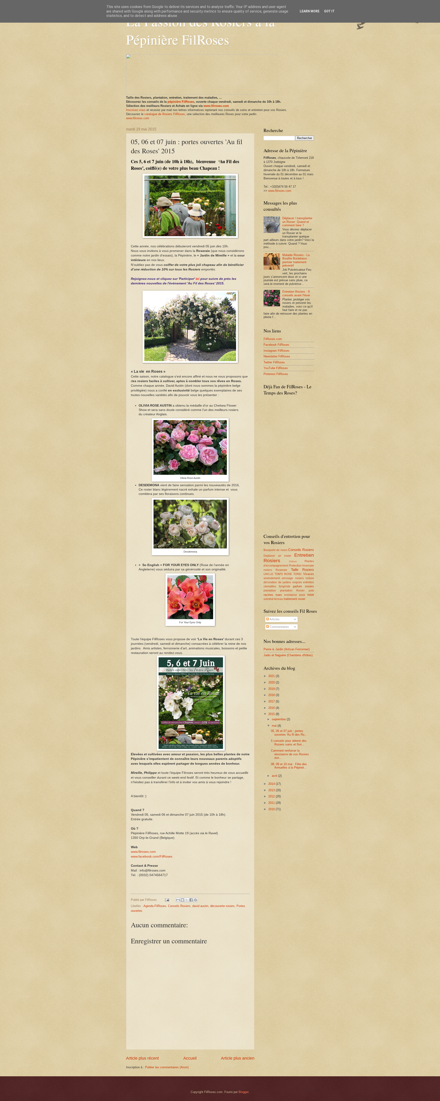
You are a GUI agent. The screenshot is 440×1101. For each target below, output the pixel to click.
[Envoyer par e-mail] (178, 900)
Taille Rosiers (302, 570)
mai (275, 725)
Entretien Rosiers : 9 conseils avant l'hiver (296, 293)
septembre (279, 719)
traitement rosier (294, 599)
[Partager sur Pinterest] (195, 900)
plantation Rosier (292, 590)
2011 (272, 802)
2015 (272, 714)
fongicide (284, 586)
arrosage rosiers (292, 578)
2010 (272, 809)
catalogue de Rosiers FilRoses (164, 114)
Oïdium (293, 561)
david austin (200, 906)
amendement (272, 578)
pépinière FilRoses (181, 101)
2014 (272, 783)
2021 (272, 676)
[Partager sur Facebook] (191, 900)
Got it (329, 11)
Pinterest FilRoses (276, 374)
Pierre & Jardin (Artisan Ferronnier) (287, 649)
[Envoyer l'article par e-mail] (167, 899)
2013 (272, 790)
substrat (268, 599)
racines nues (273, 594)
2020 (272, 682)
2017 (272, 701)
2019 (272, 689)
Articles (274, 619)
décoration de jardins (277, 582)
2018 (272, 695)
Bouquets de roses (275, 550)
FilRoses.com (273, 339)
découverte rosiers (222, 906)
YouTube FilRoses (276, 368)
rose (310, 594)
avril (275, 775)
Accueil (190, 1058)
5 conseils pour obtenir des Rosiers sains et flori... (289, 742)
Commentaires (279, 627)
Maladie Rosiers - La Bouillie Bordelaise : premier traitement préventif (296, 260)
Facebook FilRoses (276, 344)
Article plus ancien (237, 1058)
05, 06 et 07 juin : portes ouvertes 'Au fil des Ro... (289, 732)
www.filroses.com (216, 106)
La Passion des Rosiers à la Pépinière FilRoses (200, 30)
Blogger (243, 1092)
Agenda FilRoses (154, 906)
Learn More (309, 11)
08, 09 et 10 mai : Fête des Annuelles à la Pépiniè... (289, 765)
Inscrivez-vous (136, 110)
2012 (272, 796)
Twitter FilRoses (274, 362)
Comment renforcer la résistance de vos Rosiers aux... (290, 754)
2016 (272, 708)
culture (309, 578)
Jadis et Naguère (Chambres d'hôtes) (288, 655)
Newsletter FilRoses (277, 356)
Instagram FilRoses (276, 350)
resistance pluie (294, 595)
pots (311, 590)
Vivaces (308, 574)
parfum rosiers (303, 586)
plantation (270, 590)
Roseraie (281, 570)
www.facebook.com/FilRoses (151, 856)
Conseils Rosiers (179, 906)
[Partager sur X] (186, 900)
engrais (297, 582)
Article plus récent (142, 1058)
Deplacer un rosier (277, 555)
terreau (278, 599)
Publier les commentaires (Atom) (167, 1067)
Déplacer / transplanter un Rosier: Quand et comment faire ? (297, 221)
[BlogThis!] (182, 900)
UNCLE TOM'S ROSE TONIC (283, 574)
